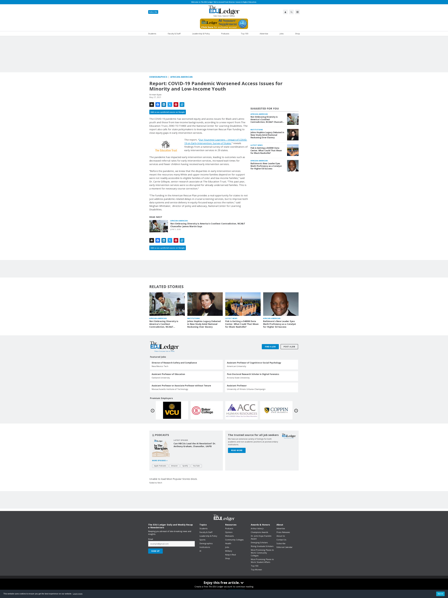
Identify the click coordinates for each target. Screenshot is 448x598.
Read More (236, 450)
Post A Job (289, 346)
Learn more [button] (78, 594)
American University (236, 366)
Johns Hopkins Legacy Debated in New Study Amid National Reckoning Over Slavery (267, 135)
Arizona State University (238, 377)
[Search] (291, 12)
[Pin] (176, 104)
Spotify (185, 466)
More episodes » (160, 460)
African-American (181, 76)
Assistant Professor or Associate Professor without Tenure (181, 385)
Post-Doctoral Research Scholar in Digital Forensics (253, 374)
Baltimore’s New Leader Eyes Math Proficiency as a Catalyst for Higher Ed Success (266, 166)
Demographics (158, 76)
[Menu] (297, 12)
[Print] (151, 104)
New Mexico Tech (160, 366)
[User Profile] (285, 12)
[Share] (157, 104)
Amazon (174, 466)
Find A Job (270, 346)
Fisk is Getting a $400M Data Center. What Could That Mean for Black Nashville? (266, 150)
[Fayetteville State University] (276, 410)
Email (150, 539)
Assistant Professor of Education (168, 374)
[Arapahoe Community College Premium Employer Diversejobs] (172, 410)
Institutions (256, 129)
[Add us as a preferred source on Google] (182, 104)
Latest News (256, 145)
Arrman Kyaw (155, 94)
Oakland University (161, 377)
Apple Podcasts (160, 466)
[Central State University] (241, 410)
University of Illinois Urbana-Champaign (246, 389)
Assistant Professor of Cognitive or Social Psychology (254, 362)
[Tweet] (170, 104)
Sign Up (155, 551)
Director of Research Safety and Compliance (174, 362)
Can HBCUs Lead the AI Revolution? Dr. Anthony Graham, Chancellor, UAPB (195, 445)
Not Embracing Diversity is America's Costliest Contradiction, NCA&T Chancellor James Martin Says (207, 225)
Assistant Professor (237, 385)
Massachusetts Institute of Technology (170, 389)
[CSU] (207, 410)
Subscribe (153, 12)
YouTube (196, 466)
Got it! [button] (440, 594)
